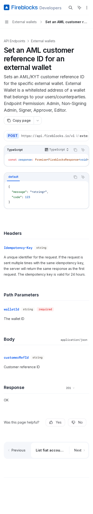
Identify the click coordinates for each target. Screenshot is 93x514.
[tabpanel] (46, 194)
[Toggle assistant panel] (79, 7)
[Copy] (84, 136)
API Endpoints (14, 41)
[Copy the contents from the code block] (75, 150)
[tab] (13, 177)
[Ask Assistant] (83, 150)
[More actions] (86, 7)
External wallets (43, 41)
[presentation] (54, 136)
